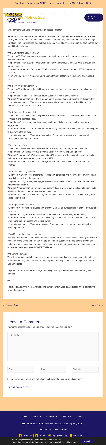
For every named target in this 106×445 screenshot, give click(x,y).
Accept (87, 441)
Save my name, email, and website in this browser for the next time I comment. (46, 379)
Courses (54, 13)
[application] (59, 13)
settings (73, 442)
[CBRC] (13, 17)
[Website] (85, 369)
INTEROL (68, 13)
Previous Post (10, 305)
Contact (31, 22)
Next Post (97, 305)
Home (30, 13)
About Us (41, 13)
